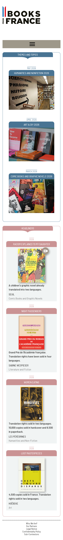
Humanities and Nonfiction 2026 (31, 73)
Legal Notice (31, 528)
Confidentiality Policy (31, 531)
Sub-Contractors (31, 534)
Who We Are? (31, 523)
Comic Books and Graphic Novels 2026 (31, 176)
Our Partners (31, 526)
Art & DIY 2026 (31, 124)
